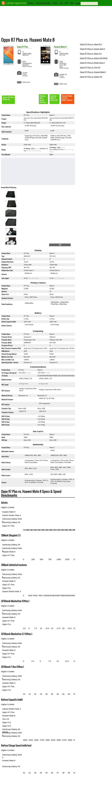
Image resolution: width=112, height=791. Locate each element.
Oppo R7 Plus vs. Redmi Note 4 (92, 63)
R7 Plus (25, 46)
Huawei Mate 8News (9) (53, 98)
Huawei (57, 46)
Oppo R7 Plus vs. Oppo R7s (91, 44)
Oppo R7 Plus (28, 118)
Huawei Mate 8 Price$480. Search (67, 98)
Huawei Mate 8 (55, 118)
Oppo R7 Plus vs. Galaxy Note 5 (92, 49)
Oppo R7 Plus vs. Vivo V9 (90, 67)
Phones (55, 3)
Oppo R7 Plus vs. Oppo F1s (91, 54)
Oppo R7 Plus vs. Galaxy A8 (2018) (93, 58)
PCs (61, 3)
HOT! (66, 3)
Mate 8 (63, 46)
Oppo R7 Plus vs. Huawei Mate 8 (93, 72)
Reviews (30, 3)
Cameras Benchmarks (43, 3)
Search (77, 3)
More (72, 3)
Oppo (19, 46)
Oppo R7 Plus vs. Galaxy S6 (91, 77)
